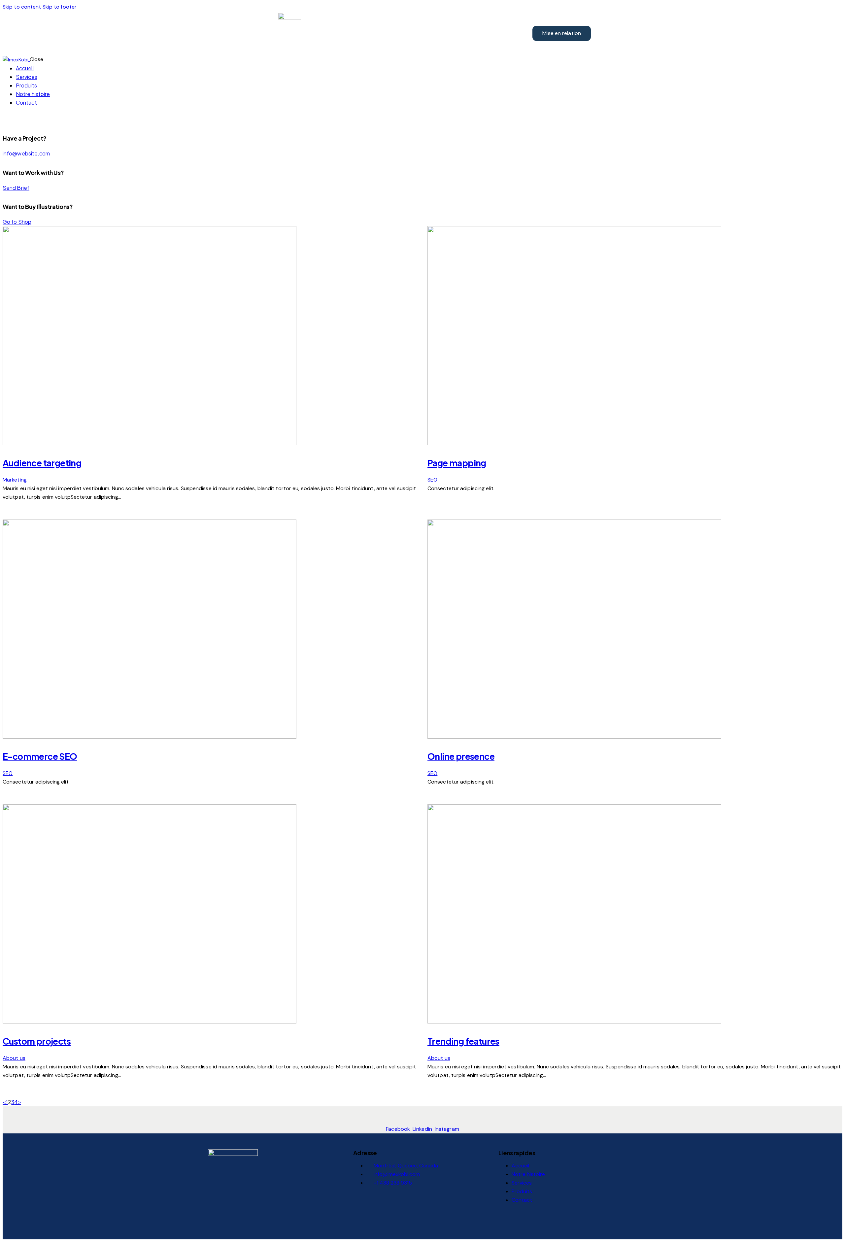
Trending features (463, 1041)
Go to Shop (17, 221)
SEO (432, 479)
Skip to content (22, 6)
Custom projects (37, 1041)
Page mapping (456, 462)
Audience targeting (42, 462)
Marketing (15, 479)
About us (14, 1058)
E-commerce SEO (40, 756)
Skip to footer (60, 6)
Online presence (460, 756)
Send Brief (16, 187)
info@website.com (26, 153)
